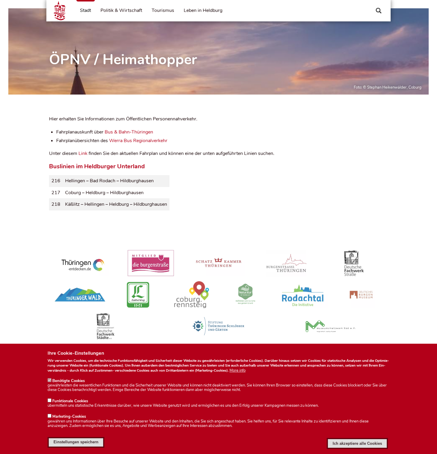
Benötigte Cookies (68, 381)
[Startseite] (59, 10)
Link (82, 153)
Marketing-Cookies (69, 417)
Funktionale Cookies (70, 401)
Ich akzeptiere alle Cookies (357, 443)
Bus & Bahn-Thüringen (129, 132)
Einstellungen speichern (76, 442)
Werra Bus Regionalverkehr (138, 140)
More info (237, 370)
